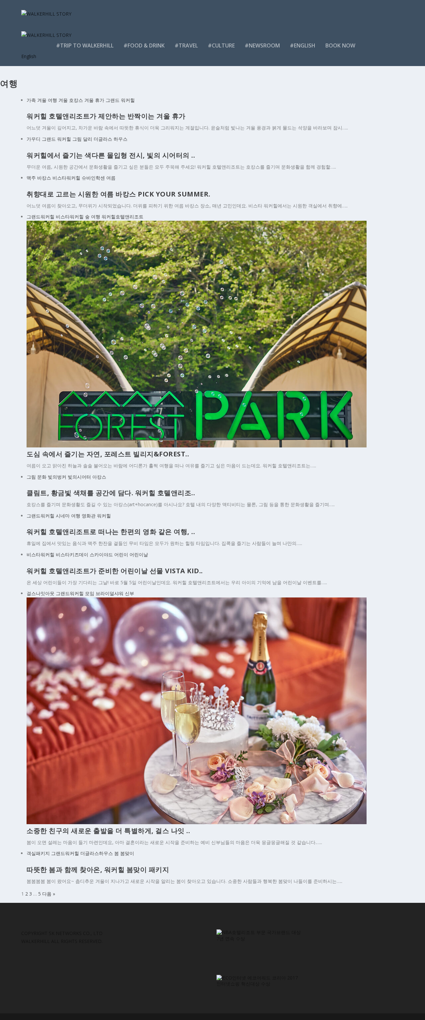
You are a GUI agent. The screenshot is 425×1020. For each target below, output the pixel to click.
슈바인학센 (93, 178)
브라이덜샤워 (110, 593)
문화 (41, 477)
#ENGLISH (302, 46)
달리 (87, 139)
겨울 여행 (47, 100)
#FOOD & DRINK (144, 46)
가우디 (34, 139)
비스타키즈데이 (72, 554)
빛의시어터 (79, 477)
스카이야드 (101, 554)
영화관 (89, 515)
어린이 (121, 554)
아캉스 (99, 477)
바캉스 (44, 178)
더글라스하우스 (96, 853)
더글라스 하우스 (111, 139)
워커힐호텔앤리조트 (122, 216)
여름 (111, 178)
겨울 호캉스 (70, 100)
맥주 (31, 178)
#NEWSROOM (262, 46)
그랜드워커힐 (40, 216)
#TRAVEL (186, 46)
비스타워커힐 (66, 178)
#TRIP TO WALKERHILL (85, 46)
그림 (77, 139)
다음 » (48, 894)
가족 (31, 100)
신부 (129, 593)
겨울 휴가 (94, 100)
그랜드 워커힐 (120, 100)
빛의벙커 (57, 477)
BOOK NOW (340, 46)
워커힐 (104, 515)
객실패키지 (38, 853)
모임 (89, 593)
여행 (95, 216)
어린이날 (138, 554)
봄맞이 (127, 853)
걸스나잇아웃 (40, 593)
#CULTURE (221, 46)
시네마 (63, 515)
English (28, 56)
